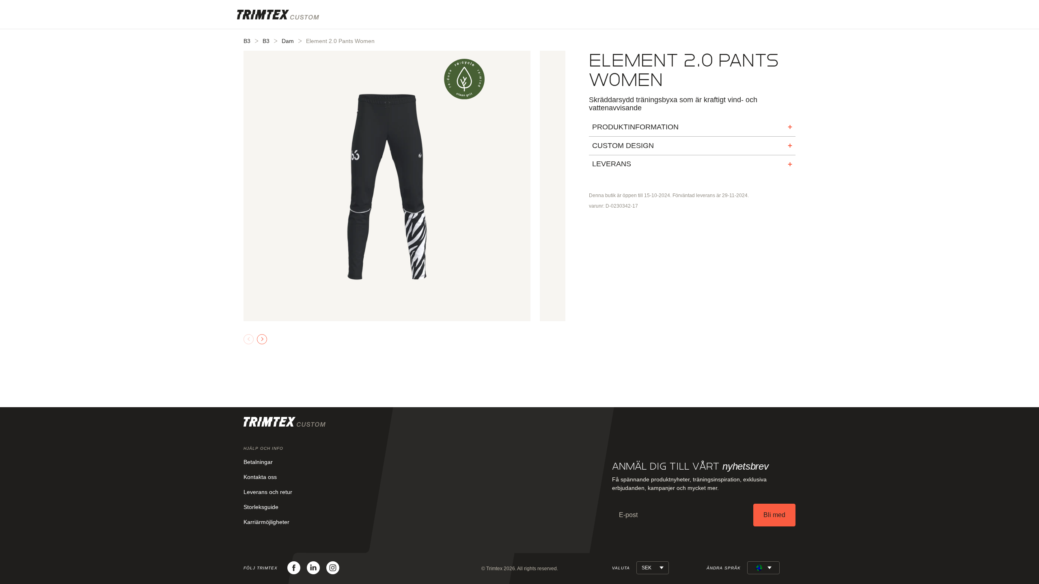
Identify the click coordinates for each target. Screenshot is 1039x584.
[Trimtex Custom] (278, 14)
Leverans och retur (268, 492)
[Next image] (262, 339)
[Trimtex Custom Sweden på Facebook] (293, 567)
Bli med (774, 514)
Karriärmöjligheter (266, 522)
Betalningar (258, 462)
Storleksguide (261, 507)
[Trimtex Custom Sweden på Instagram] (332, 567)
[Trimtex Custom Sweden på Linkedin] (313, 567)
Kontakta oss (260, 477)
